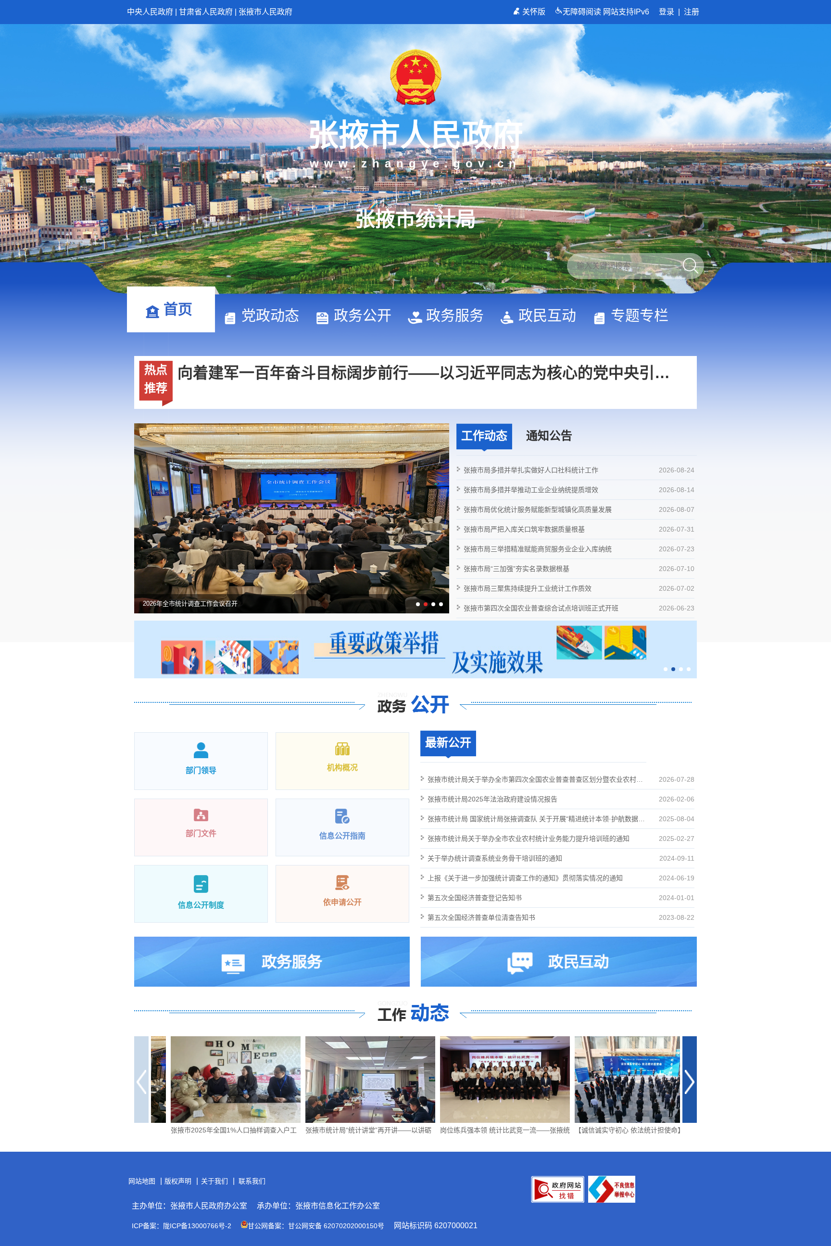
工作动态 (484, 435)
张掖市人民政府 (265, 12)
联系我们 (252, 1181)
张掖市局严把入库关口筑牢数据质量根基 (579, 529)
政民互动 (547, 315)
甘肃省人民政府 (206, 12)
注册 (691, 12)
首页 (178, 309)
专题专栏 (639, 315)
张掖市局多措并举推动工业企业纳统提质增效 (579, 490)
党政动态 (270, 315)
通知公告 (549, 435)
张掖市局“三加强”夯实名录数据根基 (579, 568)
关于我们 (214, 1181)
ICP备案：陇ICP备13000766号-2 (181, 1226)
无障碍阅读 (583, 12)
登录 (666, 12)
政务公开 (362, 315)
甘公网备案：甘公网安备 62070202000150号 (316, 1226)
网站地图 (141, 1181)
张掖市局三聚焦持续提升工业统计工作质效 (579, 588)
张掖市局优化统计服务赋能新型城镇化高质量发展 (579, 509)
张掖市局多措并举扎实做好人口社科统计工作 (579, 470)
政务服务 (455, 315)
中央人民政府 (150, 12)
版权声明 (177, 1181)
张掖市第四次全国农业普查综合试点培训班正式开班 (579, 608)
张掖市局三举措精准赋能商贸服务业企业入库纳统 (579, 549)
